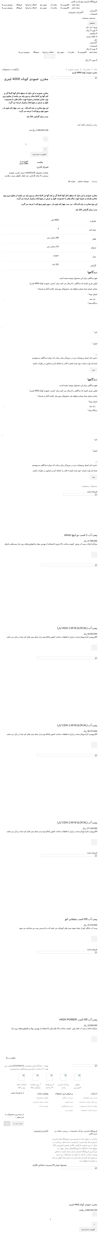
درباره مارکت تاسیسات (89, 1110)
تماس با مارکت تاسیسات (88, 1106)
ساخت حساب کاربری (40, 1102)
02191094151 (18, 1066)
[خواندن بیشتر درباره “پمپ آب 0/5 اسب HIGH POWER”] (94, 1039)
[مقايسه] (94, 530)
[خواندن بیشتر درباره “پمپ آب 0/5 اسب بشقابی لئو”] (94, 939)
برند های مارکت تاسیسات (88, 1102)
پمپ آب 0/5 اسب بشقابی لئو (81, 919)
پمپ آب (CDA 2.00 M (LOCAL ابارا (77, 822)
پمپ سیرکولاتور (67, 1106)
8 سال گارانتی (35, 176)
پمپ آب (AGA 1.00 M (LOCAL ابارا (77, 627)
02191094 (49, 56)
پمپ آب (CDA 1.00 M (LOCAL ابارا (77, 725)
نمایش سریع (94, 561)
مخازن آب (86, 69)
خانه (95, 69)
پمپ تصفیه (69, 1102)
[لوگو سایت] (90, 12)
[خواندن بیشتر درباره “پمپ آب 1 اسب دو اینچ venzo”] (94, 555)
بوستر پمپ (69, 1110)
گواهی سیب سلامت (12, 176)
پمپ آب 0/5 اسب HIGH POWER (78, 1019)
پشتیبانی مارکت (42, 1094)
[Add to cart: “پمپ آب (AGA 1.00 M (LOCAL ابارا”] (94, 648)
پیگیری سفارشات (42, 1098)
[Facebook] (21, 1100)
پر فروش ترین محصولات (64, 1094)
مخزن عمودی (73, 69)
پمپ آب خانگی (67, 1098)
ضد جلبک (25, 176)
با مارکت (94, 1094)
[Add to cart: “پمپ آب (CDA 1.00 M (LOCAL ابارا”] (94, 745)
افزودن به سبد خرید (39, 154)
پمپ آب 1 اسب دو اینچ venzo (80, 534)
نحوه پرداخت (43, 1106)
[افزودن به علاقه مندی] (94, 549)
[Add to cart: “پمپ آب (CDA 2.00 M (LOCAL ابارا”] (94, 842)
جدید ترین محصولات (90, 1098)
